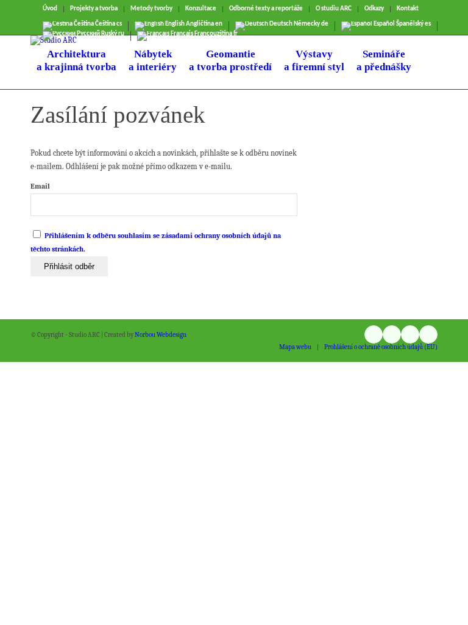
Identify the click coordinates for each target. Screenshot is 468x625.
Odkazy (374, 8)
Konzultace (200, 8)
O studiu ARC (334, 8)
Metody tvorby (151, 8)
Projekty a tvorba (94, 8)
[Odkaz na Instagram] (373, 334)
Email (40, 186)
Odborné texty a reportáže (266, 8)
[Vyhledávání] (427, 62)
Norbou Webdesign (160, 335)
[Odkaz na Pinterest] (428, 334)
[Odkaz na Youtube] (392, 334)
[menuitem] (50, 9)
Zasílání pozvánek (117, 114)
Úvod (50, 8)
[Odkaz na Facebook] (410, 334)
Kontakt (408, 8)
